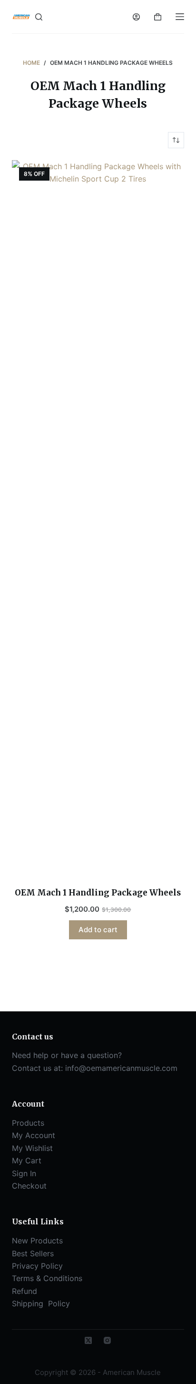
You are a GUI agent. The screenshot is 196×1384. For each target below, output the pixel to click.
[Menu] (180, 16)
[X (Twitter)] (88, 1340)
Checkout (29, 1186)
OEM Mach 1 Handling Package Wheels (98, 892)
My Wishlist (32, 1148)
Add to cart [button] (98, 929)
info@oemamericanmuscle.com (121, 1068)
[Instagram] (107, 1340)
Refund (24, 1291)
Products (28, 1123)
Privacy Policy (37, 1266)
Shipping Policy (42, 1303)
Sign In (24, 1173)
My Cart (26, 1160)
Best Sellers (33, 1253)
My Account (33, 1135)
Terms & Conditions (47, 1278)
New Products (37, 1240)
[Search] (38, 16)
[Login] (136, 16)
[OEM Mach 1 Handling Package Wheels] (98, 517)
